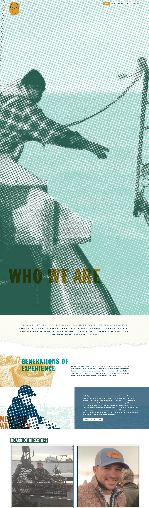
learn (113, 4)
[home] (14, 9)
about (106, 4)
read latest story (93, 419)
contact (136, 4)
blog (128, 4)
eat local (121, 4)
